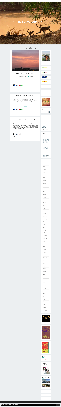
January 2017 (44, 307)
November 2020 (45, 235)
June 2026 (44, 163)
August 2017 (44, 296)
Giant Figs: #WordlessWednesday (25, 95)
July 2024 (44, 172)
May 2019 (44, 263)
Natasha (26, 76)
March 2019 (44, 266)
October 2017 (44, 293)
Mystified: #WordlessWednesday (25, 119)
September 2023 (45, 183)
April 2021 (44, 227)
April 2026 (44, 166)
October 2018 (44, 274)
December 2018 (44, 271)
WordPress (32, 401)
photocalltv (44, 139)
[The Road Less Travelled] (48, 386)
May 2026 (44, 164)
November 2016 (45, 310)
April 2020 (44, 246)
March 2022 (44, 210)
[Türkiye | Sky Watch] (48, 381)
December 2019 (44, 252)
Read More (25, 130)
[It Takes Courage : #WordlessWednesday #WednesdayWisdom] (44, 386)
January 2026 (44, 169)
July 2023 (44, 186)
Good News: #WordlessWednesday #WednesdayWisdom (45, 137)
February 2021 (44, 230)
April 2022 (44, 208)
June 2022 (44, 205)
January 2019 (44, 269)
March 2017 (44, 304)
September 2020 (45, 238)
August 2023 (44, 185)
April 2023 (44, 191)
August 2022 (44, 202)
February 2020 (44, 249)
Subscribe (44, 127)
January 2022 (44, 213)
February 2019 (44, 268)
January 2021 (44, 232)
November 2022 (45, 199)
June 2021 (44, 224)
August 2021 (44, 221)
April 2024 (44, 177)
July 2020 (44, 241)
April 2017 (44, 302)
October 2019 (44, 255)
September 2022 (45, 200)
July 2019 (44, 260)
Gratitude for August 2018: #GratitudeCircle (25, 74)
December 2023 (44, 180)
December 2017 (44, 290)
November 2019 (45, 254)
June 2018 (44, 280)
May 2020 (44, 244)
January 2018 (44, 288)
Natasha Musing (14, 0)
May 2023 (44, 189)
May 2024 (44, 175)
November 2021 (45, 216)
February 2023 (44, 194)
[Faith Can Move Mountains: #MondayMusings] (44, 381)
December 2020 (44, 233)
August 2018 (44, 277)
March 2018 (44, 285)
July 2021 (44, 222)
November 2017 (45, 291)
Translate (47, 359)
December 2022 (44, 197)
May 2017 (44, 301)
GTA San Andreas (45, 155)
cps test (44, 144)
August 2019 (44, 258)
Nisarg (37, 401)
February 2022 (44, 211)
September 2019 (45, 257)
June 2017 (44, 299)
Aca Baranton (44, 147)
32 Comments (31, 76)
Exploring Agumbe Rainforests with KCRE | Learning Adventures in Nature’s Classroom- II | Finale (46, 141)
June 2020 (44, 243)
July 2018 (44, 279)
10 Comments (30, 120)
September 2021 (45, 219)
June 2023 (44, 188)
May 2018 (44, 282)
